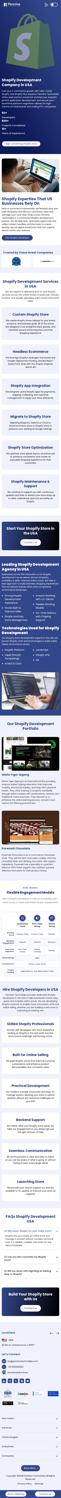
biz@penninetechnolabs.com (23, 1361)
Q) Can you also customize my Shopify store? (25, 1258)
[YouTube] (27, 1381)
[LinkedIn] (4, 1381)
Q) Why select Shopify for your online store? (28, 1231)
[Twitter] (16, 1381)
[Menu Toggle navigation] (46, 4)
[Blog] (22, 1381)
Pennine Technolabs (34, 1475)
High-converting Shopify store (21, 143)
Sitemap (39, 1483)
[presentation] (51, 1333)
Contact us (30, 542)
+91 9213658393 (15, 1366)
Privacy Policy (25, 1483)
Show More (30, 1468)
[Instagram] (10, 1381)
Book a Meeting (16, 1493)
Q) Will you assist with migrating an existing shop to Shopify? (27, 1272)
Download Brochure (18, 1372)
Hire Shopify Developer (17, 237)
